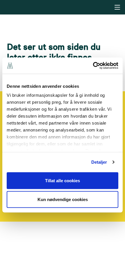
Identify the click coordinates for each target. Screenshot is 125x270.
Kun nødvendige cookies (63, 199)
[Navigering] (117, 7)
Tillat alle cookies (62, 180)
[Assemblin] (63, 7)
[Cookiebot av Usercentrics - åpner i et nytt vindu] (92, 66)
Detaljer (99, 162)
